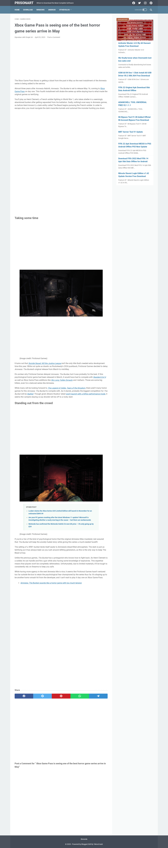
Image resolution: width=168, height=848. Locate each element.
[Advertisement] (61, 59)
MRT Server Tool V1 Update (130, 132)
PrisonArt (24, 3)
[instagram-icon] (145, 3)
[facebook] (24, 696)
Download (28, 10)
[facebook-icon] (133, 3)
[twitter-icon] (139, 3)
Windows (40, 10)
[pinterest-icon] (150, 3)
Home (17, 10)
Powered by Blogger (79, 844)
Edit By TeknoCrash (95, 844)
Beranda (84, 839)
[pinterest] (61, 696)
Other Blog (64, 10)
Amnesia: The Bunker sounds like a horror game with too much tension (51, 583)
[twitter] (42, 696)
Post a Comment (53, 37)
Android (52, 10)
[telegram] (98, 696)
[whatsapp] (79, 696)
